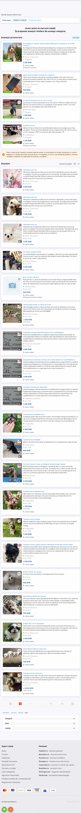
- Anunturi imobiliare (52, 758)
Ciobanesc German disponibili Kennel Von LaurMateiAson (43, 332)
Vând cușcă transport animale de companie (38, 75)
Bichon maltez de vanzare (32, 572)
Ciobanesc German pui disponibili (35, 387)
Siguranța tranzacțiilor (10, 775)
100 (62, 704)
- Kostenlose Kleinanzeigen (54, 775)
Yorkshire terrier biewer (31, 519)
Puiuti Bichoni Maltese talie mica (34, 649)
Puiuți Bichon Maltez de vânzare (34, 596)
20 (75, 164)
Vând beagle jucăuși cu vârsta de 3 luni (37, 304)
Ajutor (4, 751)
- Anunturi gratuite (51, 751)
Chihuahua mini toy (30, 170)
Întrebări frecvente (9, 761)
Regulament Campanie (11, 782)
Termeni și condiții (9, 768)
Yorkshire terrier (29, 125)
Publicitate (6, 758)
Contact (5, 754)
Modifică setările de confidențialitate (16, 779)
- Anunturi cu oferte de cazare (56, 765)
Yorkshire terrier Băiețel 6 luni (33, 414)
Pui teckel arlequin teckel (32, 252)
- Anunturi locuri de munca (54, 761)
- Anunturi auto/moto (53, 754)
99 (51, 704)
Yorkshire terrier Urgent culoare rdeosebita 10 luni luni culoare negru (48, 544)
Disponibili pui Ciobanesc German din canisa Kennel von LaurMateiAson (48, 360)
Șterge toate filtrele (35, 20)
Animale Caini (19, 20)
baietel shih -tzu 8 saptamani (33, 623)
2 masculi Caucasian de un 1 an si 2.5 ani (37, 100)
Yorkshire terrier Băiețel (31, 440)
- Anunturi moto (50, 768)
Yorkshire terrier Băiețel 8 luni (33, 491)
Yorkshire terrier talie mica (33, 673)
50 (79, 164)
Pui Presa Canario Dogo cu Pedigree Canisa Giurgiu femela (44, 464)
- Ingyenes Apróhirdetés (54, 772)
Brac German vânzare (31, 277)
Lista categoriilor (8, 772)
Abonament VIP (8, 765)
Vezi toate (76, 37)
